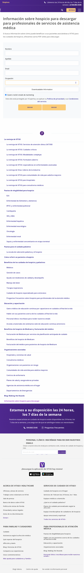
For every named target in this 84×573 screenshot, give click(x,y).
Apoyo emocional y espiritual (54, 515)
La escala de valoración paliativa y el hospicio (24, 252)
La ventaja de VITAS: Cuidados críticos (22, 149)
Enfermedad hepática (15, 221)
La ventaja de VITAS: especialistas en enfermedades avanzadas (32, 165)
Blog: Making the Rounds (14, 396)
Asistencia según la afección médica (17, 535)
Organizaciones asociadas (15, 350)
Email (7, 69)
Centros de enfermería (16, 375)
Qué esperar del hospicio (12, 539)
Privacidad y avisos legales (13, 510)
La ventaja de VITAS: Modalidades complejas (24, 155)
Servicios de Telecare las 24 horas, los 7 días (60, 495)
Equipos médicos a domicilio (54, 498)
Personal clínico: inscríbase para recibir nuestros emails (28, 319)
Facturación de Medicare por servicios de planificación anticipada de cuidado (37, 334)
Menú (79, 10)
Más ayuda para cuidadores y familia (17, 558)
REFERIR (72, 10)
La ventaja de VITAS (12, 139)
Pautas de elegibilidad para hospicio (19, 190)
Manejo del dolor (13, 283)
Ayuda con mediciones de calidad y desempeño (25, 278)
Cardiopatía (11, 211)
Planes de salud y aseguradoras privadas (23, 380)
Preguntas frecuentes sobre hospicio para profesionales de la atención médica (38, 298)
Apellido (8, 59)
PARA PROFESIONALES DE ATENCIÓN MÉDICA (61, 527)
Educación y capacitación (14, 303)
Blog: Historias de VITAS (12, 547)
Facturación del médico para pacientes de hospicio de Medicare (32, 344)
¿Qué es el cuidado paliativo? (54, 502)
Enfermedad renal (14, 236)
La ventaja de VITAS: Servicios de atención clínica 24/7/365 (30, 144)
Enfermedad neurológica (16, 226)
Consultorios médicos (15, 360)
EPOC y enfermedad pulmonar (18, 206)
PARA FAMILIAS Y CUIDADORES (17, 526)
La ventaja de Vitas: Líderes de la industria (23, 170)
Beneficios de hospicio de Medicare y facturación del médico (29, 329)
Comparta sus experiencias (13, 551)
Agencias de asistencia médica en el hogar (23, 385)
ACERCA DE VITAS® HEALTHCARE (18, 485)
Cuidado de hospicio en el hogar (56, 491)
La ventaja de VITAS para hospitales (21, 180)
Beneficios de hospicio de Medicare (20, 339)
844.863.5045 (32, 427)
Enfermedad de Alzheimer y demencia (22, 201)
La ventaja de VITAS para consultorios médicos (25, 185)
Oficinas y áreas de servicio (13, 491)
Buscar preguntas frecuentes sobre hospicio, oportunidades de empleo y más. (62, 10)
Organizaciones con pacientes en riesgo (22, 365)
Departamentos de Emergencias (19, 390)
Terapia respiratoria (15, 288)
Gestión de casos (13, 273)
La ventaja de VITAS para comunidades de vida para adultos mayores (34, 175)
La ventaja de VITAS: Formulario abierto (22, 160)
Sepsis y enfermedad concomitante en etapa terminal (28, 241)
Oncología (11, 231)
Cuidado (6, 532)
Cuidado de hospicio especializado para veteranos (26, 293)
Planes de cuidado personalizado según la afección (59, 507)
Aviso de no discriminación (13, 514)
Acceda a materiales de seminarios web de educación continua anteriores (36, 324)
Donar (5, 518)
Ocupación (9, 78)
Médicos (10, 267)
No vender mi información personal (54, 569)
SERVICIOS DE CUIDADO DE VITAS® (60, 485)
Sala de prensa (8, 498)
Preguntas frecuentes (54, 427)
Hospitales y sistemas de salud (19, 355)
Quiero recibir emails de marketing (20, 95)
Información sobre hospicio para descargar (21, 401)
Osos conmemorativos (11, 555)
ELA (8, 196)
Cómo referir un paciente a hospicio (19, 257)
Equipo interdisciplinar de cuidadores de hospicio (62, 512)
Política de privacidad (55, 99)
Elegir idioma (17, 569)
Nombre (8, 49)
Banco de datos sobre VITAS (13, 502)
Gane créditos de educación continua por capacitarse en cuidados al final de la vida (39, 308)
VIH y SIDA (11, 216)
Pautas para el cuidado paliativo (17, 247)
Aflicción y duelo (9, 543)
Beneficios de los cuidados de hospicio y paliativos (24, 262)
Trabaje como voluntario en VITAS (16, 495)
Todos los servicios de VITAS (54, 519)
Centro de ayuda (32, 569)
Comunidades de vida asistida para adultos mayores (27, 370)
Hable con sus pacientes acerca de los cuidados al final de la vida (32, 314)
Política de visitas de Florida (13, 506)
